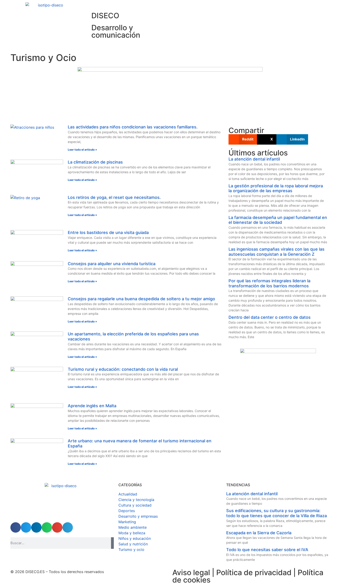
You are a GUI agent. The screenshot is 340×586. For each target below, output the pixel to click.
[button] (243, 139)
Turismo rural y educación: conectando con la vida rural (123, 369)
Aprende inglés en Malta (92, 405)
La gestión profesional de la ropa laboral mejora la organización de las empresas (276, 188)
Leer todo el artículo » (82, 149)
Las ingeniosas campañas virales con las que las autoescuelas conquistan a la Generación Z (277, 252)
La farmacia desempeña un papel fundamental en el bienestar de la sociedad (278, 220)
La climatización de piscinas (95, 162)
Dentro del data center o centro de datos (270, 317)
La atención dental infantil (254, 159)
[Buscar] (112, 543)
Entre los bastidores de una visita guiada (108, 232)
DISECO (105, 15)
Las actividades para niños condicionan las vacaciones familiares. (133, 126)
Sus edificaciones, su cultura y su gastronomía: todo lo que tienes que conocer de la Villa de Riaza (276, 513)
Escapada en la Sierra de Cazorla (258, 532)
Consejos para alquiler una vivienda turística (111, 263)
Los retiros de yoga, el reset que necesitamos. (114, 197)
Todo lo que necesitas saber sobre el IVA (267, 549)
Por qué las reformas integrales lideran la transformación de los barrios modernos (269, 283)
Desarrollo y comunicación (115, 31)
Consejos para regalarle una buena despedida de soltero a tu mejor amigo (141, 298)
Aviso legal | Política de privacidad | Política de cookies (247, 576)
